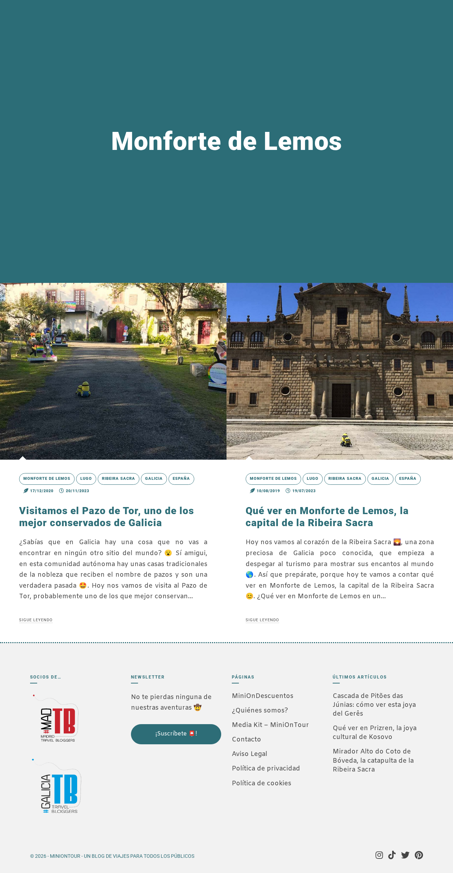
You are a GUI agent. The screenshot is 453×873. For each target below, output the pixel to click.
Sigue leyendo (36, 620)
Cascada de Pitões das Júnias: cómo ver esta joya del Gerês (374, 705)
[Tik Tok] (392, 856)
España (181, 478)
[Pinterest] (419, 856)
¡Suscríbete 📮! (176, 734)
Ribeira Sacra (118, 478)
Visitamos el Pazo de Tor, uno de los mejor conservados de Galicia (106, 517)
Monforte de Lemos (46, 478)
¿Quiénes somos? (260, 710)
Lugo (86, 478)
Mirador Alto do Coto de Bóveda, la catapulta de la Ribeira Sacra (373, 760)
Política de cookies (261, 783)
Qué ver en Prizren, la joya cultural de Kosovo (375, 732)
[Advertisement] (166, 792)
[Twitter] (405, 856)
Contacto (246, 739)
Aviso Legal (249, 754)
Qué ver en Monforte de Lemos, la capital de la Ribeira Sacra (327, 517)
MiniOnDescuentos (262, 696)
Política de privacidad (266, 768)
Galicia (154, 478)
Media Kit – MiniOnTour (270, 725)
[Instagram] (379, 856)
